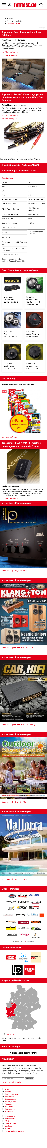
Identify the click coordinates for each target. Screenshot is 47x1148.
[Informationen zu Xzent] (17, 942)
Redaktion (9, 1096)
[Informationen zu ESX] (11, 909)
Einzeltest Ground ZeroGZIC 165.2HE (32, 366)
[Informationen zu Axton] (34, 895)
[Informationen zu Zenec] (29, 942)
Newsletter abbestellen (12, 1082)
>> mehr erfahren (9, 437)
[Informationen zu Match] (11, 922)
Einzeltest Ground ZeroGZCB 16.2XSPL (11, 299)
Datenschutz (10, 1123)
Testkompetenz (11, 1094)
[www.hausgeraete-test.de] (23, 962)
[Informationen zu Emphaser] (36, 902)
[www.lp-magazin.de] (17, 974)
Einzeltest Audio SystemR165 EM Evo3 (33, 334)
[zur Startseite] (25, 5)
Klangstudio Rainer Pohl (23, 1052)
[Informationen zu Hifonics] (32, 915)
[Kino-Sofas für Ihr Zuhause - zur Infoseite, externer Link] (23, 74)
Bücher (8, 1091)
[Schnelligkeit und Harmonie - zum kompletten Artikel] (23, 137)
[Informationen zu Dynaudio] (23, 902)
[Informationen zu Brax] (11, 902)
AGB (7, 1121)
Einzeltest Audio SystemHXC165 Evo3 (10, 366)
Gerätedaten (10, 1099)
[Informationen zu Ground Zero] (8, 915)
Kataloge (8, 1104)
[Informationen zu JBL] (42, 916)
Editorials (9, 1111)
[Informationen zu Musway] (36, 922)
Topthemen (10, 1109)
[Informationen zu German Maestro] (34, 908)
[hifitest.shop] (29, 974)
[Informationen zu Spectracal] (12, 935)
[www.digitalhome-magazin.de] (11, 962)
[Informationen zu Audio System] (22, 896)
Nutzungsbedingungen (14, 1131)
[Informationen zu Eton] (22, 908)
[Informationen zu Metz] (23, 923)
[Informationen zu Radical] (36, 929)
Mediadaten (10, 1118)
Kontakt (8, 1128)
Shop (7, 1089)
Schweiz (10, 1034)
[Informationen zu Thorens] (24, 934)
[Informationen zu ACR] (12, 896)
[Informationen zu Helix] (20, 915)
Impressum (10, 1116)
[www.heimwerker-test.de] (36, 962)
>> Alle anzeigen (9, 55)
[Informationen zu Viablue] (35, 936)
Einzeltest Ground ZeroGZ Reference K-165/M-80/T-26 (33, 301)
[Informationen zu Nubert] (11, 929)
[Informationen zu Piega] (23, 928)
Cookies (8, 1126)
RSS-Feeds (9, 1106)
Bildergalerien (11, 1101)
